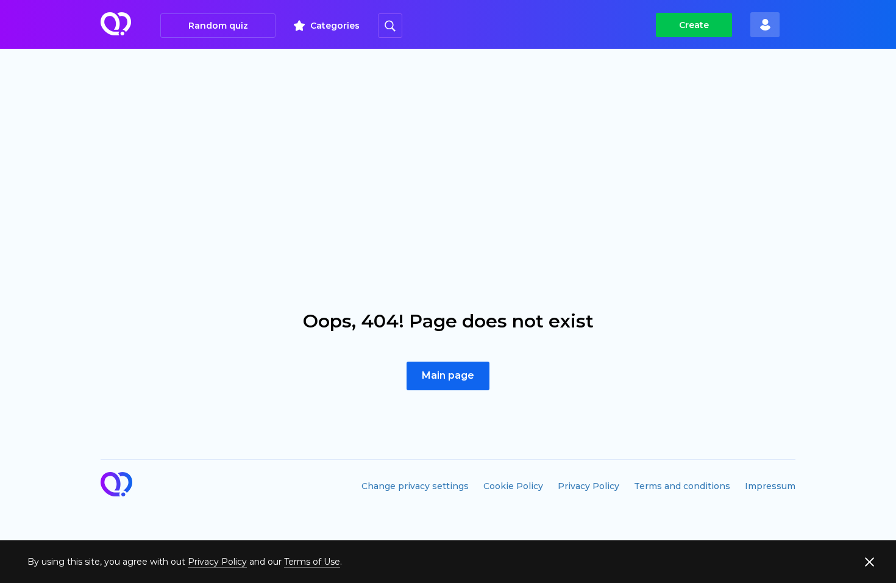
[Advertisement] (448, 140)
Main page (448, 375)
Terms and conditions (682, 486)
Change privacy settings (415, 486)
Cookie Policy (513, 486)
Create (694, 25)
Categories (335, 25)
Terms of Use (312, 561)
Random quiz (218, 25)
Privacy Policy (588, 486)
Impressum (770, 486)
